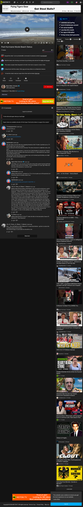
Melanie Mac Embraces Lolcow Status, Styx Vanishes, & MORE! (68, 130)
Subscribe (49, 86)
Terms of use (32, 504)
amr (24, 69)
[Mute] (47, 43)
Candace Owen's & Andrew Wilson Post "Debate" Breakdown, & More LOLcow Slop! (68, 197)
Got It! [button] (66, 504)
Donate (26, 80)
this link (48, 60)
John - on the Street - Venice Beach (67, 173)
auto (49, 42)
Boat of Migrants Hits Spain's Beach (67, 85)
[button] (76, 2)
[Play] (2, 43)
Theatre (67, 39)
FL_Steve (9, 134)
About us (47, 504)
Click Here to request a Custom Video (36, 64)
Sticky (58, 41)
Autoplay (76, 39)
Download (18, 80)
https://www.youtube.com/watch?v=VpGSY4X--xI (23, 182)
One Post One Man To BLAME (65, 61)
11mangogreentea (11, 126)
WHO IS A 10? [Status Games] (66, 350)
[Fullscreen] (52, 43)
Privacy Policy (40, 504)
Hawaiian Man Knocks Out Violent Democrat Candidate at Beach (67, 394)
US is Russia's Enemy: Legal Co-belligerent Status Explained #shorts (69, 240)
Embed (11, 80)
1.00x (39, 42)
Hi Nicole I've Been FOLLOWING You (67, 306)
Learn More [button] (56, 499)
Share (4, 80)
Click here (37, 73)
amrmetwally (44, 55)
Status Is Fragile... (62, 438)
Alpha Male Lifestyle (12, 86)
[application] (27, 29)
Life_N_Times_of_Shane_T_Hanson (20, 186)
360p (49, 36)
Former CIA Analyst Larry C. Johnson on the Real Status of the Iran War (69, 262)
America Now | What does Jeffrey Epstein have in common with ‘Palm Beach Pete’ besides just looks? (69, 417)
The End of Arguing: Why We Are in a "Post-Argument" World (68, 152)
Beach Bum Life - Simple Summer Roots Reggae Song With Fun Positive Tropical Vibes (69, 109)
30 (41, 42)
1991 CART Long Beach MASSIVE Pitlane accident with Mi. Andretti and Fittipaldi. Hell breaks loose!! (69, 285)
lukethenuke (9, 142)
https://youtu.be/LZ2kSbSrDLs (13, 136)
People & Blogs (20, 91)
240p (49, 38)
